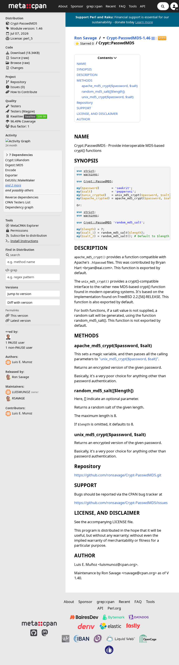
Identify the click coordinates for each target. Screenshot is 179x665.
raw (25, 58)
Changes (16, 68)
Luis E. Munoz (22, 362)
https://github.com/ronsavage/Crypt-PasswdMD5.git (117, 474)
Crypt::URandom (17, 160)
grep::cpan (94, 6)
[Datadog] (138, 617)
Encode (10, 170)
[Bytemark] (113, 617)
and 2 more (13, 185)
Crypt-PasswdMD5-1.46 (128, 37)
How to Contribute (23, 92)
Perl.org (114, 608)
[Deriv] (86, 626)
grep (13, 270)
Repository (18, 82)
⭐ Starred (85, 43)
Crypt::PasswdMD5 (98, 181)
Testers (15, 106)
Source (15, 58)
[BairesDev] (84, 617)
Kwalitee (16, 116)
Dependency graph (19, 207)
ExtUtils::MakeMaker (20, 180)
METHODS (84, 80)
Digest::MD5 (14, 165)
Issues (15, 87)
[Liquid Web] (121, 638)
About (62, 6)
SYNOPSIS (84, 69)
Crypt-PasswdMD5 (23, 23)
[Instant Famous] (97, 638)
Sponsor (77, 6)
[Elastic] (110, 626)
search (15, 255)
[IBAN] (81, 638)
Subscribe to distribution (28, 235)
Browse (15, 63)
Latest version (20, 320)
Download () (25, 53)
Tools (133, 6)
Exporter (11, 175)
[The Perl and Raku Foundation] (109, 649)
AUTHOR (83, 119)
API (142, 6)
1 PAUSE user (15, 342)
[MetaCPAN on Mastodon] (49, 643)
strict (89, 171)
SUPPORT (84, 108)
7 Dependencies (20, 155)
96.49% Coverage (23, 121)
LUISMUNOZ (21, 392)
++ (162, 38)
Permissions (19, 230)
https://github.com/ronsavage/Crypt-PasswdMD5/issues (121, 502)
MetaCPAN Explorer (24, 225)
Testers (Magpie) (22, 111)
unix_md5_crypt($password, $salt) (108, 97)
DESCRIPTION (87, 74)
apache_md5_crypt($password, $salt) (110, 86)
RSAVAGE (18, 398)
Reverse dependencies (21, 197)
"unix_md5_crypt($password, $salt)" (128, 358)
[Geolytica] (65, 638)
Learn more (144, 22)
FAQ (122, 6)
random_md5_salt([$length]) (103, 91)
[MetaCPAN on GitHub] (33, 643)
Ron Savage (20, 377)
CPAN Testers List (17, 202)
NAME (81, 63)
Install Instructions (24, 241)
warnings (91, 174)
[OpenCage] (148, 638)
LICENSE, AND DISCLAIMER (97, 113)
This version (19, 315)
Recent (111, 6)
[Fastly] (133, 626)
